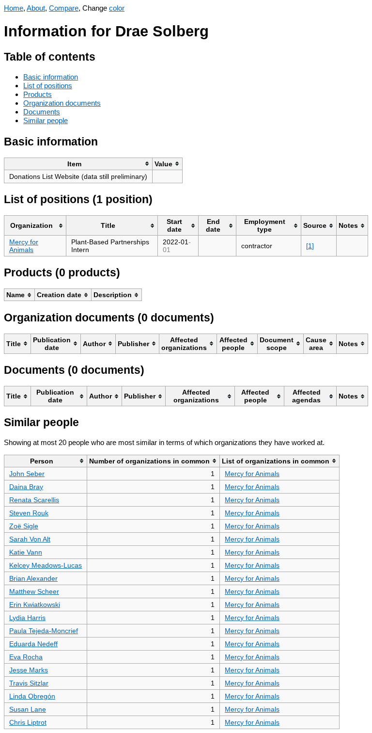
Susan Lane (27, 709)
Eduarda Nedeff (33, 644)
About (36, 8)
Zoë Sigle (23, 526)
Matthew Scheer (34, 591)
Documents (41, 112)
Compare (63, 8)
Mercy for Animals (23, 246)
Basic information (50, 77)
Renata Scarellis (34, 500)
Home (13, 8)
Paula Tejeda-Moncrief (43, 631)
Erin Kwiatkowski (34, 604)
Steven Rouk (28, 513)
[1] (310, 246)
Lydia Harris (27, 617)
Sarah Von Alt (29, 539)
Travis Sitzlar (28, 683)
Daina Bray (26, 487)
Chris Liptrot (27, 722)
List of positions (47, 85)
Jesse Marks (28, 670)
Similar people (45, 120)
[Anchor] (102, 55)
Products (37, 94)
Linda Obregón (32, 696)
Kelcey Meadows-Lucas (45, 565)
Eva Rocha (26, 657)
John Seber (27, 474)
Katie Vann (25, 552)
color (116, 8)
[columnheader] (78, 164)
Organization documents (62, 103)
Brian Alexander (33, 578)
